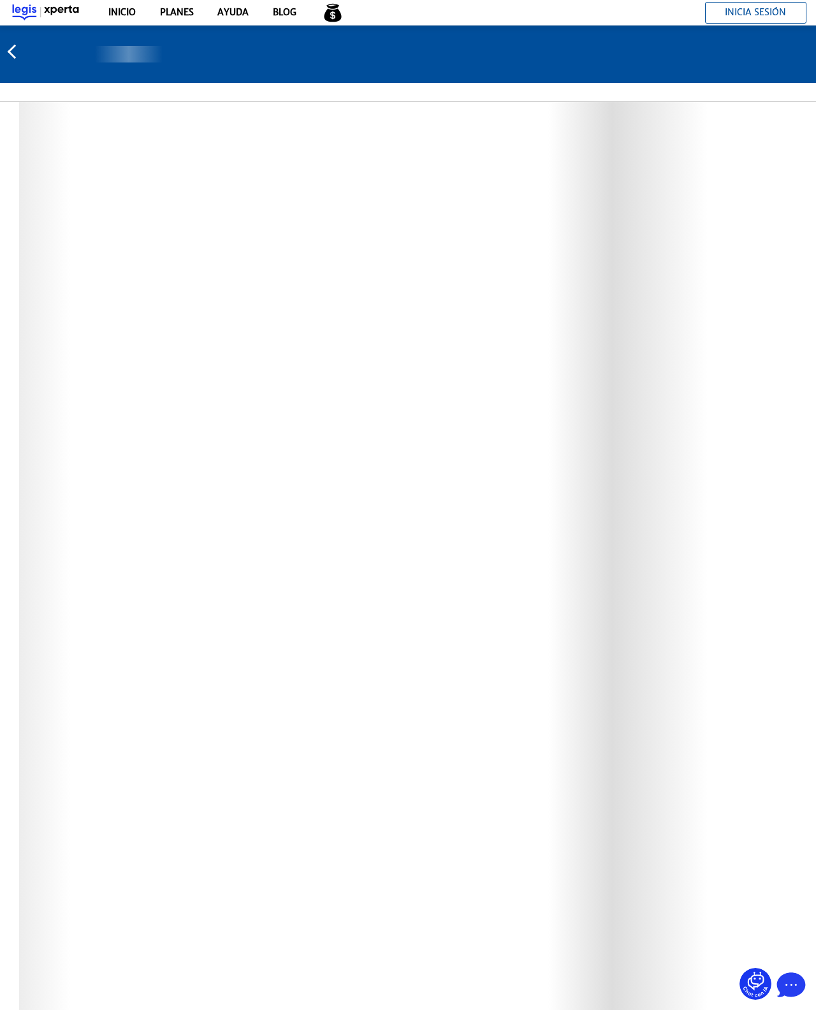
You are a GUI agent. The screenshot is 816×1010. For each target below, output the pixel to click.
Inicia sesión (755, 12)
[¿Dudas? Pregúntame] (755, 984)
